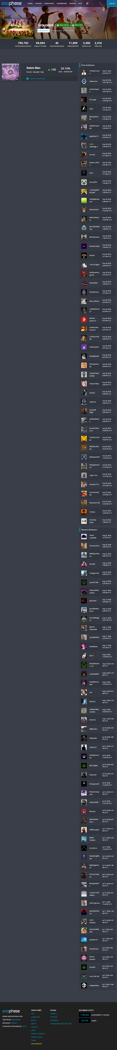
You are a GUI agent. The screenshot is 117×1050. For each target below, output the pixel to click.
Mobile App (35, 1017)
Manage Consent (38, 1034)
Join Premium (36, 1044)
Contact (34, 1027)
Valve (24, 1026)
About (33, 1024)
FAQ (32, 1014)
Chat (80, 3)
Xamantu (14, 1023)
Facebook (54, 1020)
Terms (33, 1040)
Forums (38, 3)
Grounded (45, 25)
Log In (111, 3)
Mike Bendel (16, 1020)
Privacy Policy (37, 1037)
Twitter (53, 1017)
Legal (33, 1030)
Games (30, 3)
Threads (53, 1014)
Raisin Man (33, 68)
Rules (33, 1020)
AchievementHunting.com (60, 1024)
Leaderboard (62, 3)
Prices (65, 31)
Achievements (43, 31)
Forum (71, 31)
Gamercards (49, 3)
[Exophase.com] (13, 3)
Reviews (72, 3)
